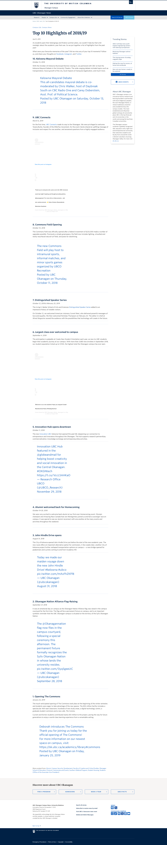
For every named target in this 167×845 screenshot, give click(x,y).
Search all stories (81, 805)
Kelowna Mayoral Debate (56, 78)
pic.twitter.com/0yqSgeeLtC (55, 668)
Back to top (36, 826)
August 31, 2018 (47, 586)
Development (68, 768)
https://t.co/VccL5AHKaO (53, 475)
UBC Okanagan (62, 98)
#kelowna (51, 569)
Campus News (47, 27)
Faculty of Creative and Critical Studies (86, 768)
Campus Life (53, 17)
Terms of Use (52, 842)
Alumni (48, 768)
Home (34, 21)
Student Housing (93, 770)
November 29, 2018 (49, 491)
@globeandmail (47, 454)
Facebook (59, 54)
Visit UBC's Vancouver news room (86, 811)
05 (43, 21)
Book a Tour (96, 792)
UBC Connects (51, 124)
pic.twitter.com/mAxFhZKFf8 (55, 573)
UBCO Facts (122, 792)
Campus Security (57, 768)
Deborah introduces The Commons (61, 726)
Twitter (78, 54)
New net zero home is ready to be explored (122, 70)
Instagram (68, 54)
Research (36, 17)
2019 (38, 21)
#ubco (62, 569)
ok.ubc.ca (116, 141)
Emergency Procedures (39, 842)
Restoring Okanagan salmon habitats (121, 52)
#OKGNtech (44, 471)
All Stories (123, 74)
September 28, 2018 (49, 681)
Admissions (70, 792)
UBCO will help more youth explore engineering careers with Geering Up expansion (121, 45)
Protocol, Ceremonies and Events (58, 770)
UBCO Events (129, 17)
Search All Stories (117, 17)
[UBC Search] (131, 2)
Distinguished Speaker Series (80, 307)
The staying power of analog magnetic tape (122, 58)
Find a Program (43, 792)
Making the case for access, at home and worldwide (122, 64)
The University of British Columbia (36, 5)
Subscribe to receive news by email (86, 808)
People (44, 17)
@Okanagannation (54, 623)
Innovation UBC (45, 434)
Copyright (60, 842)
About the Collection (84, 17)
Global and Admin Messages (85, 814)
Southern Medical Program (78, 770)
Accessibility (68, 842)
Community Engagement (68, 17)
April (41, 21)
